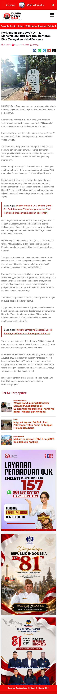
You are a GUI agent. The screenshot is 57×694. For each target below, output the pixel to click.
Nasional (42, 26)
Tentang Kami (21, 688)
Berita (13, 26)
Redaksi (31, 688)
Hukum (20, 26)
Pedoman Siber (42, 688)
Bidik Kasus (31, 26)
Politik (51, 26)
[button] (34, 50)
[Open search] (53, 5)
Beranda (5, 26)
